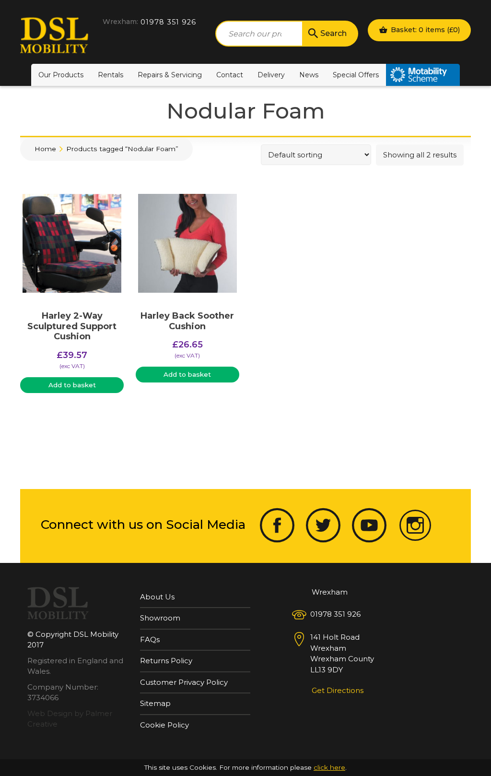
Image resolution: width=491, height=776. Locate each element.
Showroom (160, 617)
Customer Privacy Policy (184, 682)
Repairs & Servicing (170, 75)
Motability (423, 75)
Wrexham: (120, 21)
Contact (229, 75)
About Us (157, 596)
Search (333, 33)
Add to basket (72, 385)
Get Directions (337, 690)
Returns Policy (166, 660)
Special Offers (356, 75)
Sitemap (155, 703)
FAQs (150, 639)
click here (329, 767)
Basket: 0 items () (424, 29)
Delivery (271, 75)
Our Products (60, 75)
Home (45, 149)
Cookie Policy (164, 724)
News (308, 75)
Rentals (110, 75)
